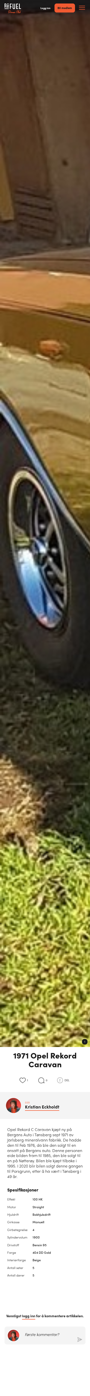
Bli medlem (65, 8)
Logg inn (45, 8)
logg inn (28, 1316)
